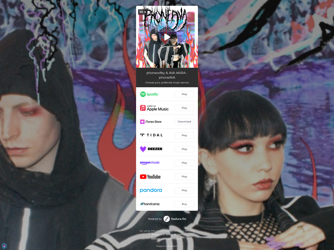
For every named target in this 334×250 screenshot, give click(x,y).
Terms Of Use (173, 234)
